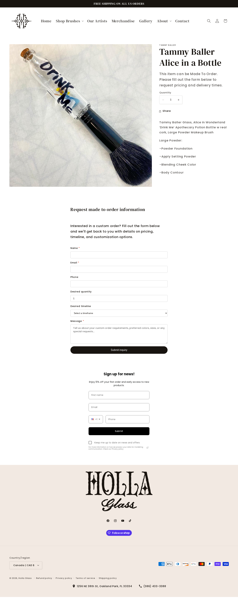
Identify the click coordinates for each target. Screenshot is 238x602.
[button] (69, 21)
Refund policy (44, 578)
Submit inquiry (119, 350)
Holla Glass (25, 578)
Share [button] (167, 111)
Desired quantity (81, 291)
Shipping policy (108, 578)
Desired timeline (80, 306)
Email (74, 262)
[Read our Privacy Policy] (147, 448)
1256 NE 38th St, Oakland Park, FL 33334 (104, 586)
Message (77, 321)
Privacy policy (64, 578)
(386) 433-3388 (154, 586)
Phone (74, 277)
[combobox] (96, 419)
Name (75, 248)
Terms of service (85, 578)
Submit (119, 431)
